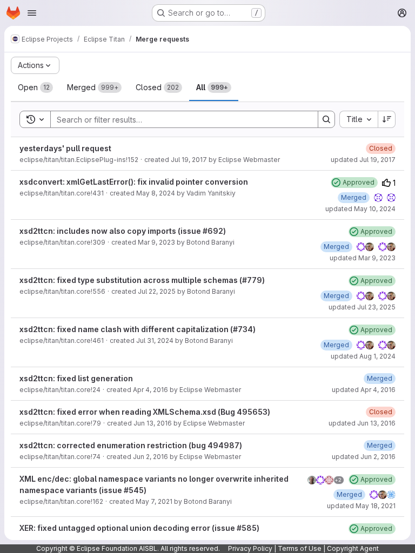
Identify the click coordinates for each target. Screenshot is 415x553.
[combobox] (358, 119)
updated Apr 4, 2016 (364, 390)
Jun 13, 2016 (152, 423)
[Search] (326, 119)
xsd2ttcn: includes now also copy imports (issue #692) (122, 230)
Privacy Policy (250, 548)
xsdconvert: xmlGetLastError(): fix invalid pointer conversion (133, 181)
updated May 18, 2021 (361, 506)
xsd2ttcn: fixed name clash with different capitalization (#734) (137, 329)
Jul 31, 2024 (154, 340)
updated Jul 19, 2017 (363, 160)
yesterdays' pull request (65, 148)
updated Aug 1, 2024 (363, 356)
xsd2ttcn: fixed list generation (76, 378)
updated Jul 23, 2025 (362, 307)
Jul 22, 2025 (157, 291)
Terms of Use (300, 548)
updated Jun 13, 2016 (362, 423)
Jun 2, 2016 (150, 457)
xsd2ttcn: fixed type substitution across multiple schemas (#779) (142, 280)
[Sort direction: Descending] (387, 119)
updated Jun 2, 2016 (364, 457)
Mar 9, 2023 (156, 242)
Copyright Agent (353, 548)
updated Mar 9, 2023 (363, 258)
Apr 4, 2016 (150, 390)
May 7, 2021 (154, 501)
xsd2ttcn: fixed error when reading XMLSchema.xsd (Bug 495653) (144, 411)
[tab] (35, 87)
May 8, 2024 (155, 193)
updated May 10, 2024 (360, 209)
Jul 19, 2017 (189, 160)
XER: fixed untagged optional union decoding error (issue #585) (139, 527)
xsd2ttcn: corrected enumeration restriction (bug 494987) (130, 445)
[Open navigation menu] (32, 13)
